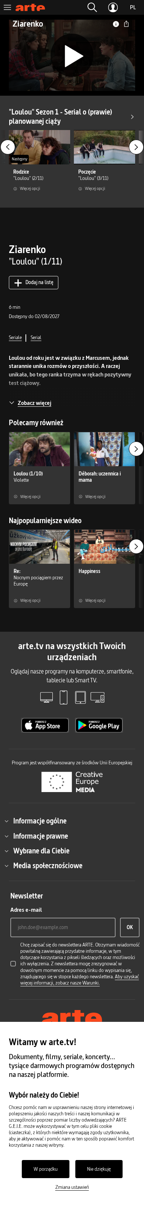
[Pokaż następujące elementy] (136, 147)
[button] (92, 7)
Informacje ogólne (39, 820)
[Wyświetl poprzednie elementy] (7, 147)
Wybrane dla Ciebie (41, 850)
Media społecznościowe (47, 865)
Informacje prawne (40, 836)
